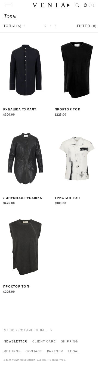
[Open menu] (8, 5)
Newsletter (15, 341)
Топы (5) (13, 26)
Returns (12, 351)
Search (77, 5)
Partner (55, 351)
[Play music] (68, 5)
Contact (34, 351)
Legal (73, 351)
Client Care (44, 341)
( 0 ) (91, 5)
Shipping (69, 341)
